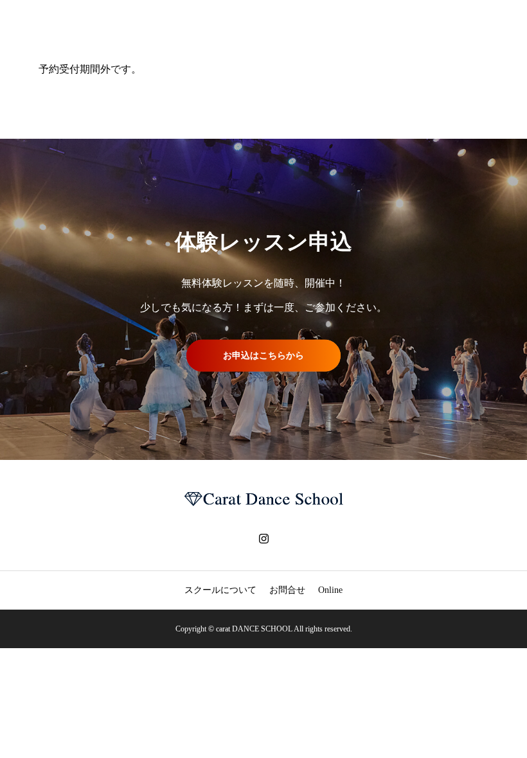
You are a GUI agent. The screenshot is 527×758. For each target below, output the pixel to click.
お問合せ (287, 590)
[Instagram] (263, 538)
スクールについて (220, 590)
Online (330, 590)
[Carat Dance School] (263, 499)
